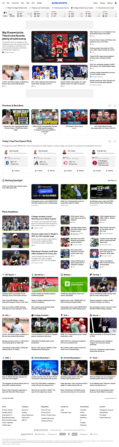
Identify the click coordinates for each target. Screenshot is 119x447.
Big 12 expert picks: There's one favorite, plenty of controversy (45, 47)
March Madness (7, 423)
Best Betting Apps (8, 418)
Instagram (83, 415)
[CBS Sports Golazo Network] (74, 430)
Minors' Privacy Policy (48, 415)
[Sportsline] (40, 434)
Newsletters (104, 412)
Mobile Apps (6, 425)
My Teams (103, 415)
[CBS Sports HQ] (55, 430)
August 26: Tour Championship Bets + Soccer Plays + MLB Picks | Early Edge (15, 122)
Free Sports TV (7, 415)
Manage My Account (106, 410)
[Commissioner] (64, 434)
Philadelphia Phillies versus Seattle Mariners (92, 14)
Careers (24, 412)
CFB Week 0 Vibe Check (74, 122)
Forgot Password (105, 418)
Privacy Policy (45, 412)
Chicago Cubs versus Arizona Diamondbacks (41, 14)
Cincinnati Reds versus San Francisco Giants (58, 14)
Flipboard (83, 425)
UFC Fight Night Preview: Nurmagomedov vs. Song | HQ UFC (103, 122)
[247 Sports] (27, 434)
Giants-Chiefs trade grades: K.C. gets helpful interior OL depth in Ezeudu (74, 76)
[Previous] (110, 106)
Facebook (83, 418)
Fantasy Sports (7, 412)
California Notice (47, 421)
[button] (3, 3)
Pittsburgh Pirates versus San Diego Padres (109, 14)
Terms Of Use (45, 410)
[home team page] (7, 161)
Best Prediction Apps (9, 420)
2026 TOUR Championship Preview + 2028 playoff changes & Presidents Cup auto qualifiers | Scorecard (44, 122)
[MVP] (74, 433)
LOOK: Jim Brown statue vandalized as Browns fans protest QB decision (15, 76)
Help (62, 410)
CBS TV (24, 420)
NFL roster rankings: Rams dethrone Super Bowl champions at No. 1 (44, 76)
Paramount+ (26, 418)
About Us (25, 410)
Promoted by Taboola (110, 398)
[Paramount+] (52, 434)
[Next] (115, 106)
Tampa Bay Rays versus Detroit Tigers (24, 14)
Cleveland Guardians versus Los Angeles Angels (75, 14)
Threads (82, 423)
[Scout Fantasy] (84, 434)
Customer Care (66, 412)
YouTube (83, 410)
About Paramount (28, 415)
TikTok (82, 412)
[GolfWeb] (94, 434)
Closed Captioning (47, 418)
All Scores (12, 14)
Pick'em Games (7, 410)
